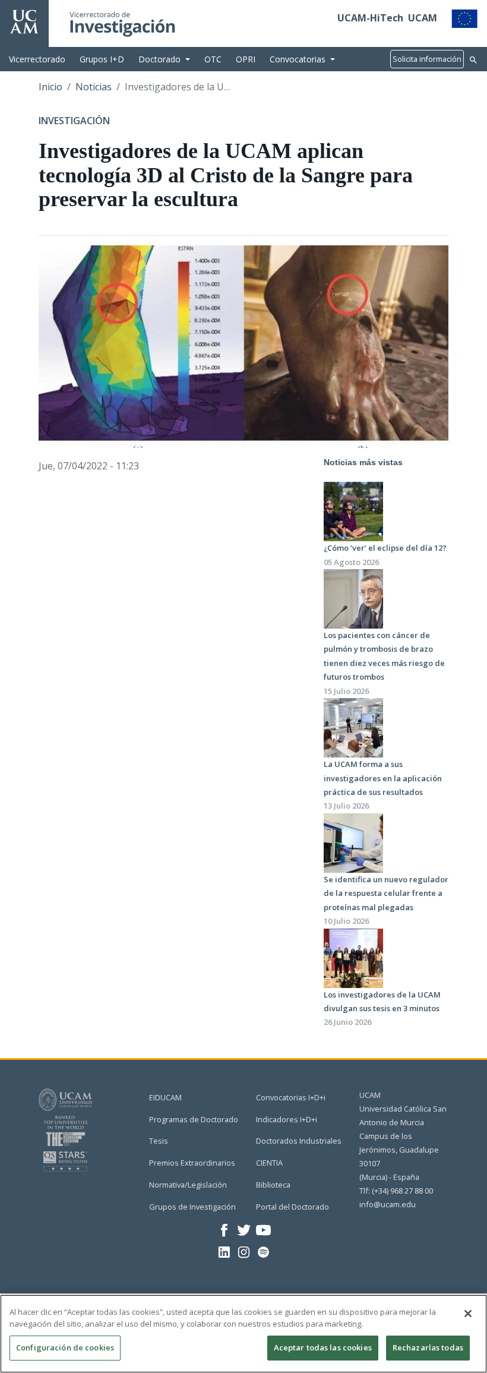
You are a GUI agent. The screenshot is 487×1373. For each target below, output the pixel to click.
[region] (243, 1334)
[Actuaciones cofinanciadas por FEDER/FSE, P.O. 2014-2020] (464, 17)
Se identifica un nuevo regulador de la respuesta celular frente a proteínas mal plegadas (386, 893)
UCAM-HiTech (370, 17)
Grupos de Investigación (192, 1206)
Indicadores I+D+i (286, 1119)
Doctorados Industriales (298, 1140)
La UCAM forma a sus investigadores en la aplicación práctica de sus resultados (383, 778)
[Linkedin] (224, 1251)
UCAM (422, 17)
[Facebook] (224, 1229)
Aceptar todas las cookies (323, 1347)
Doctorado (159, 59)
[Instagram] (243, 1251)
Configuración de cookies (65, 1347)
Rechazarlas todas (428, 1347)
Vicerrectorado (37, 59)
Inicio (50, 86)
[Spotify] (263, 1251)
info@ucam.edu (387, 1204)
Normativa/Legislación (188, 1184)
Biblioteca (273, 1184)
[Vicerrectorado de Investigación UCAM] (24, 20)
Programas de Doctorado (193, 1119)
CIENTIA (269, 1162)
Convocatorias (297, 59)
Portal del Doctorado (292, 1206)
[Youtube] (263, 1229)
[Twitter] (243, 1229)
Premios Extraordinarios (192, 1162)
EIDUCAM (165, 1097)
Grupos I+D (102, 59)
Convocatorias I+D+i (290, 1097)
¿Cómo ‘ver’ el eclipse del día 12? (385, 547)
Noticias (93, 86)
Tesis (158, 1140)
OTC (213, 59)
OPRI (245, 59)
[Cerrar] (468, 1314)
